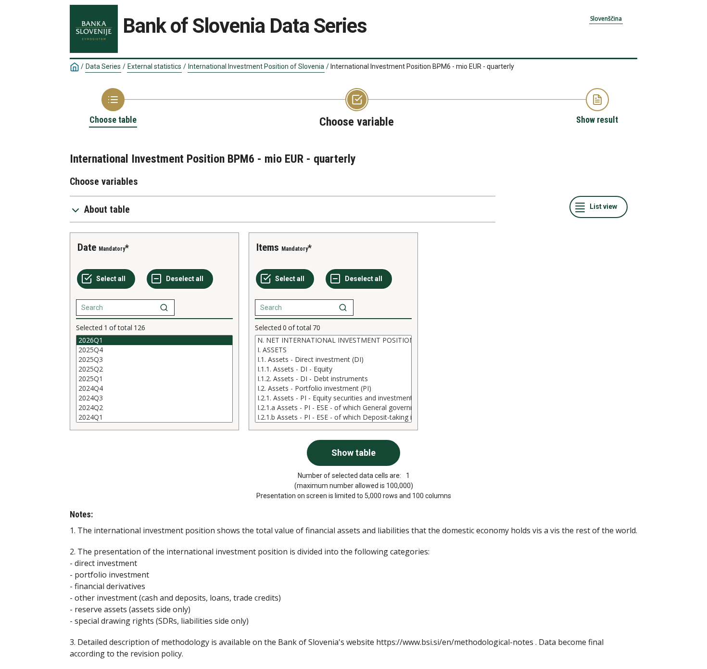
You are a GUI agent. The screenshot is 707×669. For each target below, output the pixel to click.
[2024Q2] (154, 407)
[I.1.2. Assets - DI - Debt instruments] (333, 379)
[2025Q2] (154, 369)
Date (86, 247)
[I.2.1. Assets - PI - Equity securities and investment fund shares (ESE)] (333, 398)
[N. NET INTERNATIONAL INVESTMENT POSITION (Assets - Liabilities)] (333, 340)
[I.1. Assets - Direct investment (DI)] (333, 359)
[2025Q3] (154, 359)
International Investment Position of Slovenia (256, 66)
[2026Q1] (154, 340)
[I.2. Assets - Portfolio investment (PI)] (333, 388)
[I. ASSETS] (333, 350)
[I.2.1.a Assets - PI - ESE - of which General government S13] (333, 407)
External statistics (154, 66)
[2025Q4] (154, 350)
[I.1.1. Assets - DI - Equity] (333, 369)
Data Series (103, 66)
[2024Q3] (154, 398)
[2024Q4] (154, 388)
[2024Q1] (154, 417)
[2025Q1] (154, 379)
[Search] (164, 307)
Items (267, 247)
